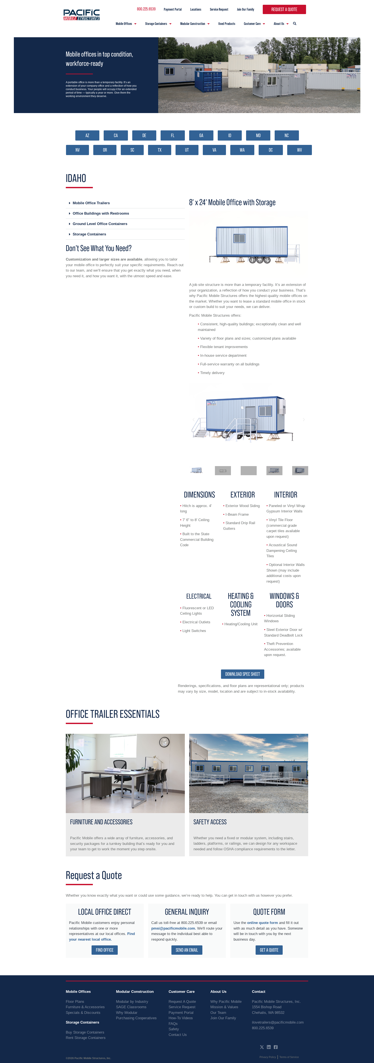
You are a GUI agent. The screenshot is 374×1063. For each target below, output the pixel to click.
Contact (258, 992)
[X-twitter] (262, 1047)
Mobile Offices (124, 23)
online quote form (262, 923)
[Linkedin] (269, 1047)
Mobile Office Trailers (91, 203)
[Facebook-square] (276, 1047)
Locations (195, 9)
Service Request (219, 9)
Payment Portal (173, 9)
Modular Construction (192, 23)
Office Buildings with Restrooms (101, 213)
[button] (125, 203)
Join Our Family (245, 9)
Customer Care (252, 23)
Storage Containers (156, 23)
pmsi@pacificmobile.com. (173, 928)
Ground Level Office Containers (100, 224)
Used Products (226, 23)
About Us (279, 23)
